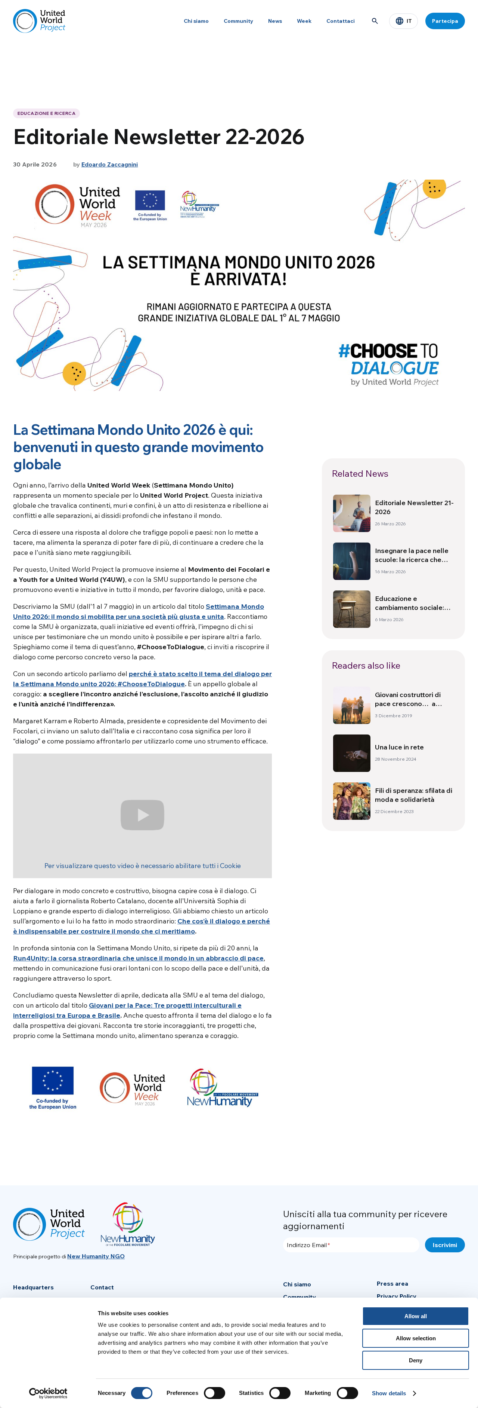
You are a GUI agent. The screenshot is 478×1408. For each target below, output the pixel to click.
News (275, 21)
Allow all (415, 1316)
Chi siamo (196, 21)
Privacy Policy (396, 1296)
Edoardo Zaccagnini (109, 164)
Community (238, 21)
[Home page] (39, 21)
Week (304, 21)
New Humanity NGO (96, 1256)
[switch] (214, 1393)
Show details (389, 1393)
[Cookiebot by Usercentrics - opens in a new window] (48, 1393)
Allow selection (416, 1338)
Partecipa (445, 21)
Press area (392, 1283)
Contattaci (340, 21)
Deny (415, 1360)
